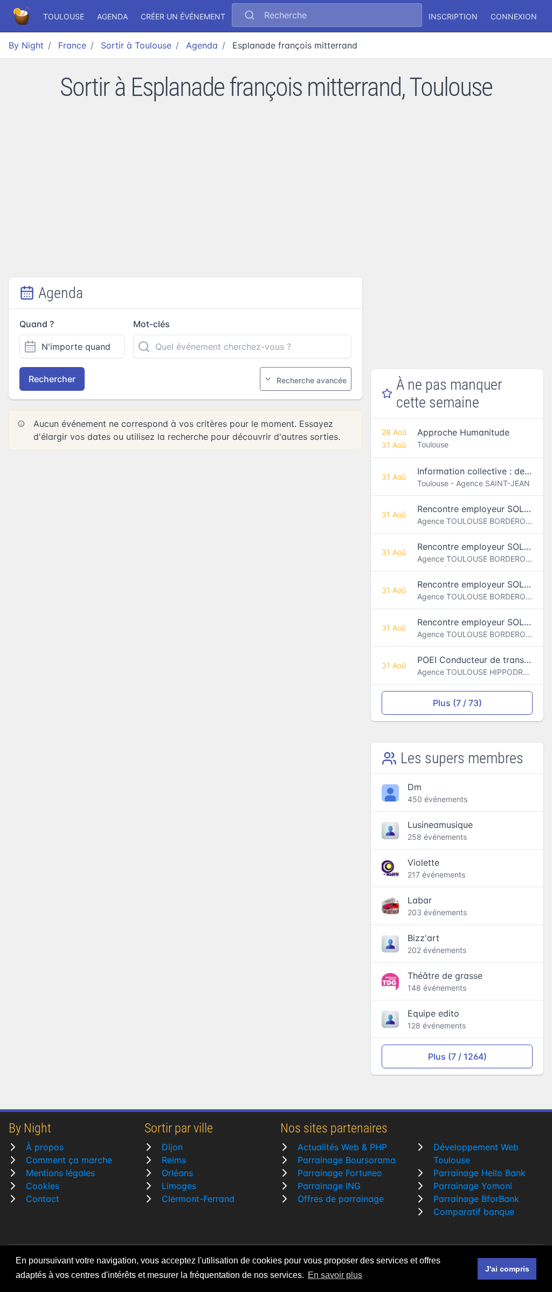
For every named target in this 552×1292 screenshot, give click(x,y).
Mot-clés (151, 324)
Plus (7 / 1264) (457, 1056)
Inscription (453, 16)
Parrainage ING (329, 1185)
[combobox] (327, 16)
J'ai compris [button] (507, 1269)
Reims (174, 1160)
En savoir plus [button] (335, 1275)
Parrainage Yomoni (472, 1185)
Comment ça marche (69, 1160)
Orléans (177, 1172)
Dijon (172, 1147)
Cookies (42, 1185)
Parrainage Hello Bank (479, 1172)
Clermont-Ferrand (198, 1198)
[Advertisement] (276, 196)
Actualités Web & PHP (342, 1147)
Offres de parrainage (341, 1198)
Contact (42, 1198)
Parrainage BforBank (476, 1198)
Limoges (179, 1185)
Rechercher (52, 379)
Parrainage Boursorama (347, 1160)
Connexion (514, 16)
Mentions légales (60, 1172)
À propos (45, 1147)
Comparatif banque (473, 1211)
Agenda (112, 16)
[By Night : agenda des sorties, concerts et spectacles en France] (23, 16)
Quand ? (36, 324)
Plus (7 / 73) (457, 702)
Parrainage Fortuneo (340, 1172)
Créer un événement (183, 16)
